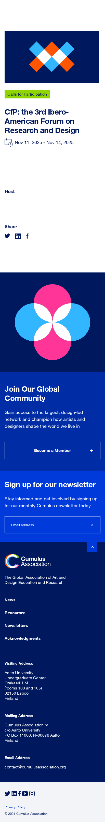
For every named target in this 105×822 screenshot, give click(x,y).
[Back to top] (92, 547)
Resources (15, 612)
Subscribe (91, 524)
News (10, 599)
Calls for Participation (27, 94)
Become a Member (52, 450)
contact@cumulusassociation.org (35, 766)
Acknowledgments (23, 638)
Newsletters (16, 625)
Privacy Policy (15, 807)
